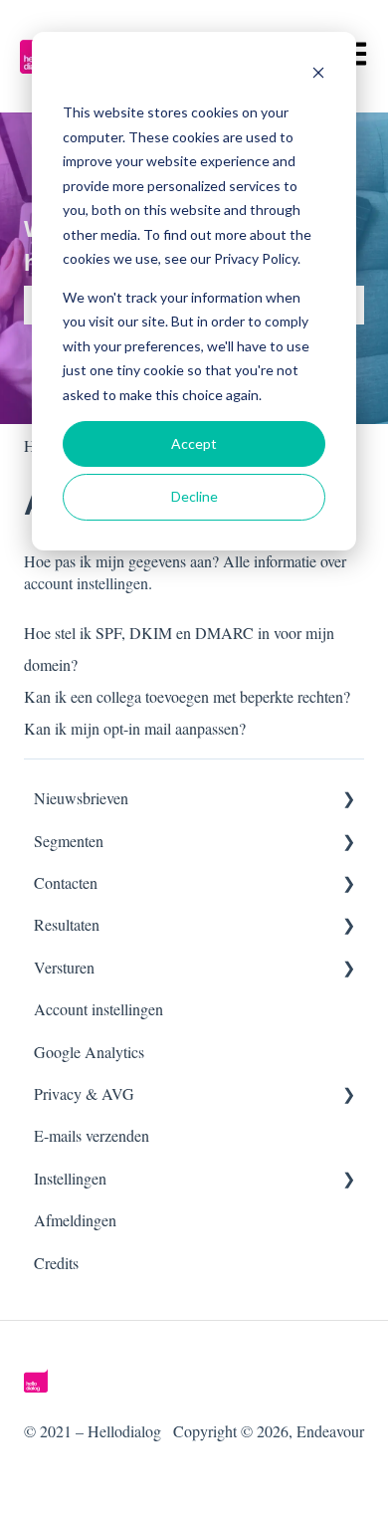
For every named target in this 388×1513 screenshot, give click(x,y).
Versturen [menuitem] (64, 967)
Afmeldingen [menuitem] (75, 1219)
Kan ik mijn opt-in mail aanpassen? (135, 728)
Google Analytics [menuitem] (89, 1051)
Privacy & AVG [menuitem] (84, 1093)
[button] (348, 799)
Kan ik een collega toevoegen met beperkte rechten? (187, 696)
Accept (194, 443)
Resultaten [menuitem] (66, 924)
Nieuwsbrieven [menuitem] (81, 797)
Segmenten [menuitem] (68, 840)
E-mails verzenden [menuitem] (91, 1135)
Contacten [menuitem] (65, 882)
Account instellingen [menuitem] (98, 1008)
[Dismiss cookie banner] (318, 75)
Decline (194, 496)
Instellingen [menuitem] (70, 1178)
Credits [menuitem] (56, 1262)
